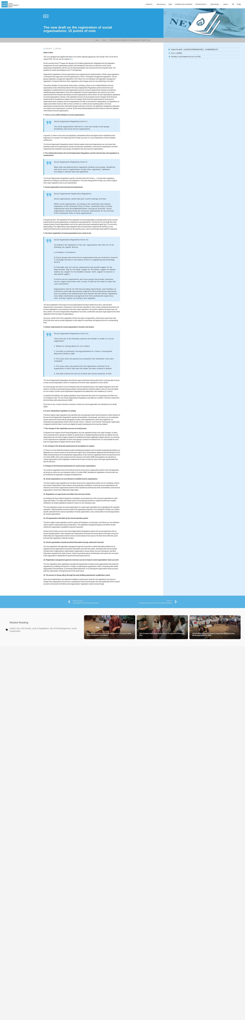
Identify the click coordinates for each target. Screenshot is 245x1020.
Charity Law (15, 628)
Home (97, 40)
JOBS (170, 4)
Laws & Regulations (40, 628)
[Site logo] (10, 4)
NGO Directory (161, 4)
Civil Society (26, 628)
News (104, 40)
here (71, 59)
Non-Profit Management (60, 628)
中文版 (239, 4)
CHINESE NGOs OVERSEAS (183, 4)
